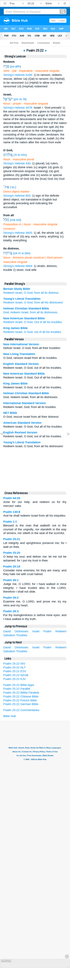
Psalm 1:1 (10, 521)
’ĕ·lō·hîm (20, 155)
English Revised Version (20, 432)
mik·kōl (15, 220)
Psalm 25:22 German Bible (20, 704)
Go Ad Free (6, 961)
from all (39, 292)
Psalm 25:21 (11, 539)
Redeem (8, 292)
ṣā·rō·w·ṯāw (21, 253)
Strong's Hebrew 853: (17, 195)
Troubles (21, 635)
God (6, 312)
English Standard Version (21, 364)
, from (36, 302)
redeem (15, 312)
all (42, 302)
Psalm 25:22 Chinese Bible (20, 696)
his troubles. (55, 322)
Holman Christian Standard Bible (26, 308)
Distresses (21, 631)
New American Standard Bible (24, 318)
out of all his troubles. (48, 332)
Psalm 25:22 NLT (14, 667)
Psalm (47, 631)
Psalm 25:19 (11, 566)
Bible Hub (9, 716)
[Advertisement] (35, 469)
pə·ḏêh (15, 66)
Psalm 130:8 (11, 512)
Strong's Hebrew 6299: (18, 75)
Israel (18, 302)
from (33, 312)
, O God (27, 302)
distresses (50, 312)
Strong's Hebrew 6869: (18, 266)
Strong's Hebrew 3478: (18, 107)
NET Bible (10, 412)
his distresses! (53, 302)
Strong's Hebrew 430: (17, 163)
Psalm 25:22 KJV (14, 679)
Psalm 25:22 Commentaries (21, 710)
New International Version (21, 344)
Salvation (9, 635)
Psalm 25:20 (11, 552)
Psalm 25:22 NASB (15, 675)
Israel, (19, 292)
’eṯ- (13, 187)
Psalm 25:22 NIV (14, 663)
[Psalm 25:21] (4, 441)
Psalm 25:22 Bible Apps (18, 685)
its (41, 312)
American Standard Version (22, 422)
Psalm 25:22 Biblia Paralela (21, 692)
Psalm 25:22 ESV (14, 671)
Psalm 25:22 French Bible (20, 700)
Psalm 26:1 (11, 580)
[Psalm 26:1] (66, 441)
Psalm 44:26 (11, 498)
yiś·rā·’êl (20, 99)
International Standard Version (24, 403)
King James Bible (15, 328)
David (7, 631)
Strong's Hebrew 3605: (18, 232)
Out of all (40, 322)
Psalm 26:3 (11, 611)
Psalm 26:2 (11, 597)
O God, (28, 292)
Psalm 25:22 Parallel (16, 688)
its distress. (52, 292)
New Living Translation (19, 354)
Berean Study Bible (16, 288)
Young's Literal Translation (22, 298)
